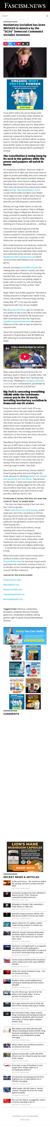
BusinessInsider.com (12, 589)
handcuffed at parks (29, 267)
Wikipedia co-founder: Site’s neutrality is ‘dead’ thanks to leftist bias (27, 905)
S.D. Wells (18, 39)
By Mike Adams (25, 888)
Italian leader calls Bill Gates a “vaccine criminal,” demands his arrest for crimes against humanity (27, 1090)
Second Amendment (33, 618)
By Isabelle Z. (25, 966)
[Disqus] (25, 747)
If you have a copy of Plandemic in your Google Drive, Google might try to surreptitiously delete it (27, 1067)
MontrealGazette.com (13, 599)
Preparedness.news (12, 561)
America (21, 609)
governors (8, 615)
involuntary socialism (23, 615)
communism (31, 609)
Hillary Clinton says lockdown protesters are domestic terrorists (28, 1046)
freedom (34, 612)
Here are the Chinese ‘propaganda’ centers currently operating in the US (28, 1101)
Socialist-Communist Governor (16, 321)
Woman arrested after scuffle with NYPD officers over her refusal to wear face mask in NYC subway (29, 1056)
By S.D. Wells (24, 900)
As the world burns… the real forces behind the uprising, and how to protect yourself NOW (29, 883)
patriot (6, 618)
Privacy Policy (25, 1119)
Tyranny (7, 620)
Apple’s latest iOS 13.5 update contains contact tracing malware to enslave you (27, 924)
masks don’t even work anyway (24, 510)
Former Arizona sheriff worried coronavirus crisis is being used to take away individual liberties (28, 962)
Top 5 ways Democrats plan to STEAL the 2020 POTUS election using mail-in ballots (28, 1004)
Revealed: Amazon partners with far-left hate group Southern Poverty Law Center (28, 915)
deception (7, 612)
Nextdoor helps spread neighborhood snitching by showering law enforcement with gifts (27, 982)
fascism (26, 612)
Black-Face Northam (16, 310)
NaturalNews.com (11, 585)
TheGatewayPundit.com (14, 594)
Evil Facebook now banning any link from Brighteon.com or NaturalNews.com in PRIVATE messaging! (28, 1079)
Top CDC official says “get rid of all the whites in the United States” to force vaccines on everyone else (27, 994)
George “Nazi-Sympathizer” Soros (25, 190)
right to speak (17, 618)
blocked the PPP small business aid (19, 257)
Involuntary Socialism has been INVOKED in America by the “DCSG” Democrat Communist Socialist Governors (29, 895)
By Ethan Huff (25, 928)
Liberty (36, 615)
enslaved (17, 612)
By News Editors (25, 909)
